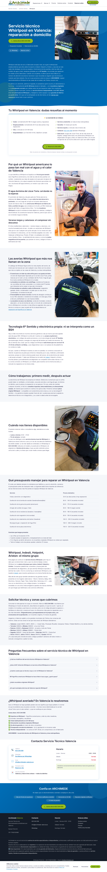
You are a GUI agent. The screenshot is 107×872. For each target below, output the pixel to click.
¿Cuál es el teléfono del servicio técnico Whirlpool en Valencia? (29, 659)
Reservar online (79, 3)
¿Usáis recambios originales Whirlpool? (22, 682)
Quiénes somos (61, 3)
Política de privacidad (84, 827)
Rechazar (75, 866)
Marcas (46, 3)
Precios (54, 3)
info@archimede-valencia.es (24, 762)
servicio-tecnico (23, 8)
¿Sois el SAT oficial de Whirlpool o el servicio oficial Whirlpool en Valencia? (33, 665)
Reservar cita (19, 768)
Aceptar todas (95, 866)
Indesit (47, 357)
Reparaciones (37, 3)
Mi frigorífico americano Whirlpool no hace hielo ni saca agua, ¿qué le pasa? (33, 676)
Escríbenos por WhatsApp (23, 756)
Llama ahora (93, 2)
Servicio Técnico (12, 8)
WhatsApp (14, 50)
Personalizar (84, 866)
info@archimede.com (67, 860)
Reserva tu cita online (54, 146)
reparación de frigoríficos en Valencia (20, 309)
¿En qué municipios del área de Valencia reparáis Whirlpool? (28, 688)
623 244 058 (68, 130)
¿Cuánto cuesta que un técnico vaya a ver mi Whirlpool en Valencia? (31, 671)
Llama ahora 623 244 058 (21, 41)
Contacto (70, 3)
